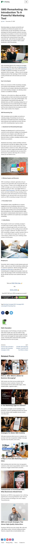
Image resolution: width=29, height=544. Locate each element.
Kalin (3, 21)
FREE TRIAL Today (16, 283)
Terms (16, 542)
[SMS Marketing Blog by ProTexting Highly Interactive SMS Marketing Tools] (5, 2)
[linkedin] (13, 540)
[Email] (11, 313)
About (2, 542)
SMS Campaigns (18, 304)
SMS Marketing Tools (10, 306)
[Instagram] (10, 540)
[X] (7, 313)
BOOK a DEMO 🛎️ (14, 289)
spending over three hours (7, 269)
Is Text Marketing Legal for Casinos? (13, 405)
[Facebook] (3, 313)
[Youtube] (7, 540)
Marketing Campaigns (9, 304)
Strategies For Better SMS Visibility (13, 433)
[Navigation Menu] (26, 2)
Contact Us (22, 542)
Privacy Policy (9, 542)
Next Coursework (11, 190)
